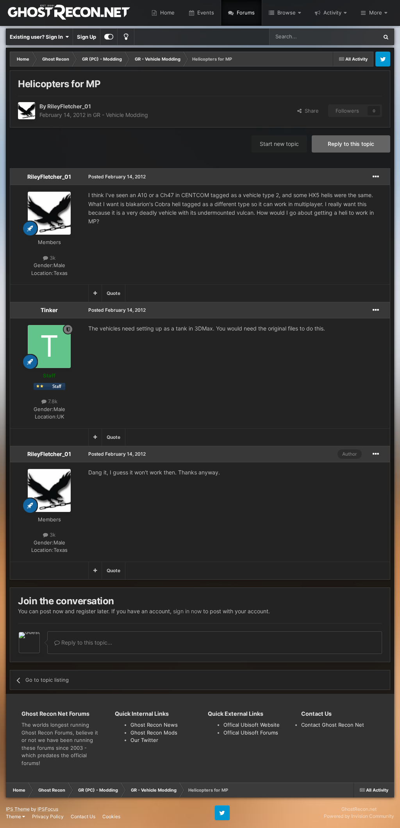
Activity (331, 12)
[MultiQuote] (95, 293)
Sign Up (86, 37)
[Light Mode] (126, 37)
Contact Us (83, 816)
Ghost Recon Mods (153, 732)
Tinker (49, 310)
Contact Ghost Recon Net (332, 725)
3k (51, 258)
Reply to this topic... (86, 642)
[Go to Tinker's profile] (49, 346)
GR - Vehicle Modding (120, 114)
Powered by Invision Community (359, 816)
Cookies (111, 816)
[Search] (386, 37)
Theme (14, 816)
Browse (286, 12)
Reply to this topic (351, 143)
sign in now (187, 611)
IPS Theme (18, 809)
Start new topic (279, 143)
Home (167, 12)
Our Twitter (144, 740)
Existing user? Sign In (37, 37)
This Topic (356, 37)
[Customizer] (108, 37)
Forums (245, 12)
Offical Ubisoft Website (251, 725)
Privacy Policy (48, 816)
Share (310, 111)
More (376, 12)
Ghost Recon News (154, 725)
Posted (117, 177)
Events (205, 12)
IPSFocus (48, 809)
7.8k (51, 401)
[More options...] (376, 176)
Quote (113, 293)
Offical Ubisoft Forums (250, 732)
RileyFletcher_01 (69, 106)
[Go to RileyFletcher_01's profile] (26, 110)
